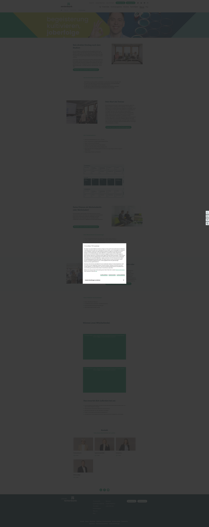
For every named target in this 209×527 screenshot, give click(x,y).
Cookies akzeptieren (121, 274)
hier (96, 271)
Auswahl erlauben (112, 274)
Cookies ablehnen (104, 274)
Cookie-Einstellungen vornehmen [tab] (92, 280)
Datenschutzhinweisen (120, 269)
